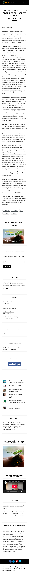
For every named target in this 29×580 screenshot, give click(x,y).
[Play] (5, 491)
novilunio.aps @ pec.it (8, 312)
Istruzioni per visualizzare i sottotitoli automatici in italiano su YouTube (17, 402)
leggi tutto (16, 429)
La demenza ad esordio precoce (16, 385)
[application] (14, 486)
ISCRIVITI (7, 266)
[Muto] (21, 491)
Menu (24, 3)
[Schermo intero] (23, 491)
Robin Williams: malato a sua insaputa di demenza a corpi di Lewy (16, 396)
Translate (13, 349)
